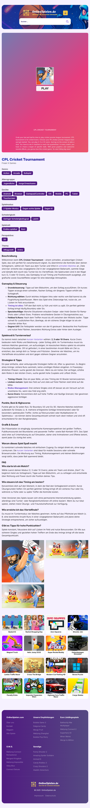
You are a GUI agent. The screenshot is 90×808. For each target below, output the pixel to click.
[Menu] (65, 13)
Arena (20, 250)
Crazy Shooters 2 (40, 766)
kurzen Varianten (35, 339)
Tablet (75, 194)
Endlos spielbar (10, 229)
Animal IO (37, 759)
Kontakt (9, 726)
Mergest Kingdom (13, 758)
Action (6, 173)
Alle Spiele (10, 733)
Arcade (16, 173)
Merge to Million (67, 740)
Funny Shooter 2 (40, 752)
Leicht (35, 219)
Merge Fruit (38, 730)
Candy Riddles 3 (40, 763)
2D (4, 239)
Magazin (9, 730)
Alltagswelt (8, 250)
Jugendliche (8, 183)
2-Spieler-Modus (11, 208)
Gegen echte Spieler (32, 208)
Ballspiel (27, 173)
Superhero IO (65, 733)
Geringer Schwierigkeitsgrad (16, 219)
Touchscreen (9, 198)
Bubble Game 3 (39, 722)
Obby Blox (10, 766)
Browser (18, 194)
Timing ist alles (15, 305)
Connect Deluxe (13, 769)
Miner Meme (65, 736)
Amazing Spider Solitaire (43, 755)
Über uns (10, 722)
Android (7, 194)
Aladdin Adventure (41, 770)
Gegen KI (49, 208)
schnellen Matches (67, 266)
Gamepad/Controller (35, 194)
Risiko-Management (18, 388)
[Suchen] (67, 21)
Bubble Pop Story (40, 737)
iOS (49, 194)
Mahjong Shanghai (41, 733)
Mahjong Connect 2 (68, 729)
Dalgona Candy (39, 726)
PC (67, 194)
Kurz (23, 229)
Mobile (58, 194)
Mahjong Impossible (14, 762)
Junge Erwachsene (27, 183)
